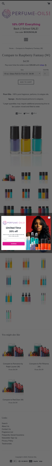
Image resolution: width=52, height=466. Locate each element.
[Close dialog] (49, 217)
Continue (13, 243)
